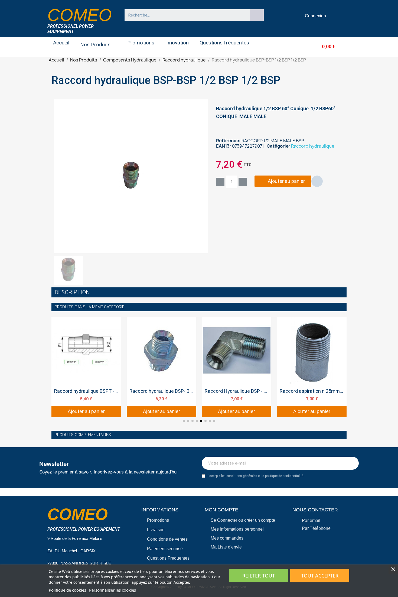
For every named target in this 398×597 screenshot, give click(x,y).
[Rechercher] (257, 15)
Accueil (61, 43)
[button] (320, 46)
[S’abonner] (352, 463)
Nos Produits (95, 44)
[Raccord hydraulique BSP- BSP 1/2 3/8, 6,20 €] (161, 367)
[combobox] (185, 15)
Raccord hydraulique (312, 146)
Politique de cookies (67, 590)
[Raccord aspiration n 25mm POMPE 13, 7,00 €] (312, 367)
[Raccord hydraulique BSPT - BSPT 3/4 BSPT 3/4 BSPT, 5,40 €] (86, 367)
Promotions (140, 43)
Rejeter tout (258, 575)
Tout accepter (319, 575)
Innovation (177, 43)
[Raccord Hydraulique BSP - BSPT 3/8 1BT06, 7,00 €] (237, 367)
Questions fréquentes (224, 43)
